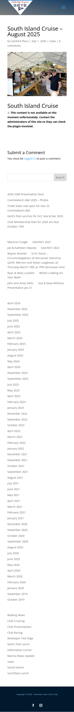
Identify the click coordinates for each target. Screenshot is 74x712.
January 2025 (15, 349)
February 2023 (16, 402)
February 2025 (16, 344)
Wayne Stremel (17, 253)
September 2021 (17, 472)
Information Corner (19, 650)
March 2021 (14, 506)
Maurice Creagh (17, 242)
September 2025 (17, 314)
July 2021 (13, 483)
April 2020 (13, 570)
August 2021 (15, 477)
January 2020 (15, 588)
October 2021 (15, 466)
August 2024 (15, 355)
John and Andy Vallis (20, 283)
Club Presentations (19, 627)
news (52, 41)
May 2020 (13, 565)
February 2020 (16, 582)
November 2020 (17, 530)
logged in (30, 158)
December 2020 (17, 524)
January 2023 (15, 408)
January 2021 (15, 518)
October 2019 (15, 599)
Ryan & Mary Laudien (21, 273)
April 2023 (13, 396)
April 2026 (13, 303)
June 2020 (13, 559)
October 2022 (15, 425)
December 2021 (17, 454)
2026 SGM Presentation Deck (25, 194)
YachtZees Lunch (18, 673)
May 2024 (13, 361)
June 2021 (13, 489)
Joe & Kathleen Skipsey (21, 248)
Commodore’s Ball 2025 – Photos (27, 200)
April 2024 (13, 367)
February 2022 (16, 442)
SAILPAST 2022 (41, 242)
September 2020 (17, 541)
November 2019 (17, 594)
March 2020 (14, 576)
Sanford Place (20, 41)
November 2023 (17, 373)
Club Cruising (16, 621)
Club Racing (15, 632)
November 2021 (17, 460)
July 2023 (13, 384)
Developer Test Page (20, 638)
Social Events (15, 667)
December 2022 (17, 413)
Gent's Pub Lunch (18, 644)
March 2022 (14, 437)
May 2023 (13, 390)
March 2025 (14, 338)
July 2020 (13, 553)
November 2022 (17, 419)
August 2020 (15, 547)
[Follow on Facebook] (33, 705)
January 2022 (15, 448)
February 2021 (16, 512)
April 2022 (13, 431)
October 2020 (15, 536)
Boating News (16, 615)
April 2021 (13, 501)
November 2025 (17, 309)
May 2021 (13, 495)
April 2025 (13, 332)
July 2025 (13, 320)
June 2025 (13, 326)
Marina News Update (20, 656)
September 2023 (17, 378)
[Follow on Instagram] (41, 705)
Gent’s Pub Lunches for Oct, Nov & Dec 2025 (35, 216)
